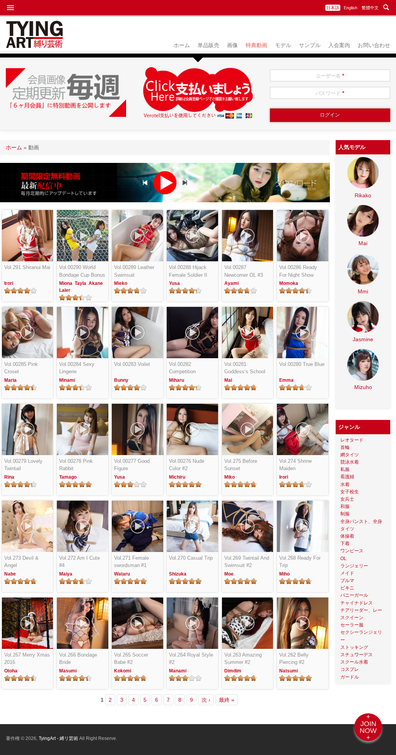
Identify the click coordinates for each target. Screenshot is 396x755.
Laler (64, 290)
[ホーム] (34, 46)
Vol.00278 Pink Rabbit (76, 465)
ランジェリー (354, 566)
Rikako (363, 195)
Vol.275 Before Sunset (240, 465)
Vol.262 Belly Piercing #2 (294, 658)
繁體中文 (370, 7)
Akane (96, 283)
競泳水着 (349, 462)
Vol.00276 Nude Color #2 (186, 465)
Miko (229, 477)
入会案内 (339, 45)
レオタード (352, 440)
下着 (345, 543)
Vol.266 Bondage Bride (78, 658)
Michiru (177, 477)
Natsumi (288, 671)
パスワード (330, 93)
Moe (229, 574)
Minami (67, 380)
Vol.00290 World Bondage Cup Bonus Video (82, 271)
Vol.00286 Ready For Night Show (298, 271)
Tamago (68, 477)
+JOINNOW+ (368, 727)
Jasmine (363, 339)
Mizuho (363, 387)
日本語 (332, 7)
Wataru (122, 574)
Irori (8, 283)
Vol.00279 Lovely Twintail (23, 465)
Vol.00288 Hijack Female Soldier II (188, 271)
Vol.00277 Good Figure (132, 465)
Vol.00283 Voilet (132, 364)
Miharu (176, 380)
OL (343, 558)
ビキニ (347, 588)
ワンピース (352, 551)
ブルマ (347, 580)
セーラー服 (352, 625)
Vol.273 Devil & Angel (21, 562)
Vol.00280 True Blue (301, 364)
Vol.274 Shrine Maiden (295, 465)
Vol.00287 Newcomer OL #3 (243, 271)
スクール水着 (354, 662)
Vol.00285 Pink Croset (21, 368)
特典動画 (256, 45)
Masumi (68, 671)
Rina (9, 477)
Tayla (80, 283)
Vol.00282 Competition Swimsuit (182, 368)
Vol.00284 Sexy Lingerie (76, 368)
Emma (286, 380)
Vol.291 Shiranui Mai (27, 267)
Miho (284, 574)
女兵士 (347, 499)
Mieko (120, 283)
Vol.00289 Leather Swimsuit (134, 271)
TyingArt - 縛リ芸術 (59, 738)
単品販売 (208, 45)
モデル (283, 45)
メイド (347, 573)
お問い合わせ (374, 45)
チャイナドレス (356, 603)
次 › (205, 700)
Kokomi (122, 671)
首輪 (345, 447)
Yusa (174, 283)
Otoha (10, 671)
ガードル (349, 677)
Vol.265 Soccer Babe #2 (131, 658)
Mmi (363, 291)
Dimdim (232, 671)
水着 (345, 484)
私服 (345, 469)
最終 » (226, 700)
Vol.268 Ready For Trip (300, 562)
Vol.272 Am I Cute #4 (79, 562)
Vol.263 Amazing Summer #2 (243, 658)
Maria (10, 380)
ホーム (182, 45)
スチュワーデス (356, 654)
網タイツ (349, 454)
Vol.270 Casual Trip (191, 558)
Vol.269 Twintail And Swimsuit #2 (246, 562)
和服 (345, 506)
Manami (177, 671)
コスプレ (349, 669)
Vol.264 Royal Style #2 (191, 658)
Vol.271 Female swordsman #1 (131, 562)
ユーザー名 (330, 76)
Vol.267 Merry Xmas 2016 (27, 658)
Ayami (231, 283)
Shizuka (177, 574)
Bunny (121, 380)
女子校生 (349, 491)
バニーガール (354, 595)
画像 (232, 45)
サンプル (310, 45)
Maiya (65, 574)
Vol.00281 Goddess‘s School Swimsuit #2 (244, 368)
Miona (65, 283)
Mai (228, 380)
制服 (345, 513)
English (350, 7)
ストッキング (354, 647)
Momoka (288, 283)
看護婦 (347, 476)
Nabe (10, 574)
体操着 (347, 536)
